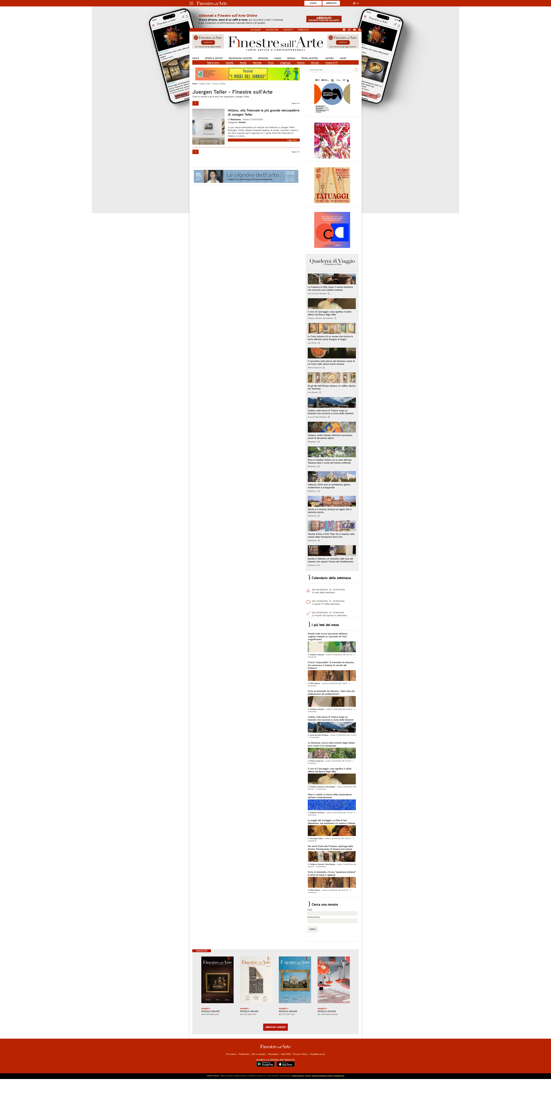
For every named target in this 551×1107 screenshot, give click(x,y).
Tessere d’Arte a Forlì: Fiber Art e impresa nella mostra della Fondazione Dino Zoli (331, 535)
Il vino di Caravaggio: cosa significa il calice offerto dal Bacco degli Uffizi (329, 313)
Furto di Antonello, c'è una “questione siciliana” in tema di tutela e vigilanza (332, 873)
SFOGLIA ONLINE (210, 1011)
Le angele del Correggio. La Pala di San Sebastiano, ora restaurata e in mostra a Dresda (331, 822)
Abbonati (331, 3)
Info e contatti (258, 1054)
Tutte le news (213, 62)
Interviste (257, 62)
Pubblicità (303, 30)
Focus (271, 62)
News (195, 58)
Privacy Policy (300, 1054)
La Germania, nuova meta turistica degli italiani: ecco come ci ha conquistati (331, 744)
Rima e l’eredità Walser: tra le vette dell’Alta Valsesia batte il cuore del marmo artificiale (330, 461)
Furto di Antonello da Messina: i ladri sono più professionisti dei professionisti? (331, 692)
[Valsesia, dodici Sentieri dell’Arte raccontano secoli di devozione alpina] (332, 427)
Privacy (308, 1076)
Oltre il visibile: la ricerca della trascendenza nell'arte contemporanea (330, 796)
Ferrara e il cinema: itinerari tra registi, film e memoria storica (330, 511)
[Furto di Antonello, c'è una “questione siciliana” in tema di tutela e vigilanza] (332, 882)
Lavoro (329, 58)
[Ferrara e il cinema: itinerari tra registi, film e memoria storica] (332, 501)
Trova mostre (309, 58)
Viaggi (277, 58)
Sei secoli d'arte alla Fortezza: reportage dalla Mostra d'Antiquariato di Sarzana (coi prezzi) (330, 848)
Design (291, 58)
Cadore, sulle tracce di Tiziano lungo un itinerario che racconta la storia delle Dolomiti (330, 412)
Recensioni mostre (240, 58)
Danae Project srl (298, 1076)
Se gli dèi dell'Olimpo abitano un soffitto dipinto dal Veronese (332, 387)
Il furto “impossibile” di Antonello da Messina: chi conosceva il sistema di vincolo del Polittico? (331, 665)
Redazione (235, 119)
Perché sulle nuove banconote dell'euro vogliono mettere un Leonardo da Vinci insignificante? (327, 636)
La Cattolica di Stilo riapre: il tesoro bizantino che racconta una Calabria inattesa (330, 288)
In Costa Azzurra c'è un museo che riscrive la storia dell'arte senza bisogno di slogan (330, 338)
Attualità (229, 62)
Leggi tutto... (292, 140)
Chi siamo (255, 30)
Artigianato (285, 62)
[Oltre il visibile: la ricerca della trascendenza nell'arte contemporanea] (332, 805)
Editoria (300, 62)
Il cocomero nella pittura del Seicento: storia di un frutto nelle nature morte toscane (331, 362)
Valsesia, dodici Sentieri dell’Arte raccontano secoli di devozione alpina (330, 437)
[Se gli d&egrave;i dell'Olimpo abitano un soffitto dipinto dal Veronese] (332, 378)
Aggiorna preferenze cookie (322, 1076)
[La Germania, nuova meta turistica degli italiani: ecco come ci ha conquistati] (332, 753)
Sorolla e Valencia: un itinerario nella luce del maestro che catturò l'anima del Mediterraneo (330, 560)
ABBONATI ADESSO (275, 1027)
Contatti (288, 30)
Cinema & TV (331, 62)
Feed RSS (285, 1054)
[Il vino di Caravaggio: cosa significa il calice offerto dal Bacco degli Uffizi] (332, 304)
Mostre (243, 62)
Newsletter (272, 30)
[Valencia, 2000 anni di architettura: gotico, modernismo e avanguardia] (332, 477)
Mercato (315, 62)
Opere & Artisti (214, 58)
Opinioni (263, 58)
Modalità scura (317, 1054)
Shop (343, 58)
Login (313, 3)
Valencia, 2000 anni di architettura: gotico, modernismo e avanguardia (329, 486)
